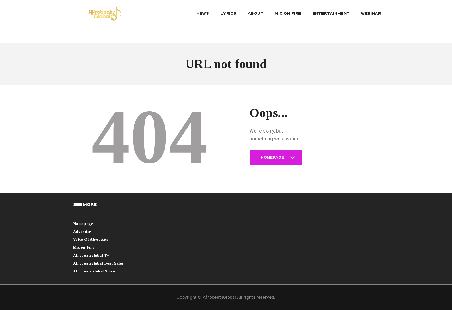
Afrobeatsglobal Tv (91, 255)
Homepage (272, 160)
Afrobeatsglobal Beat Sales (98, 263)
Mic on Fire (83, 247)
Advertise (82, 231)
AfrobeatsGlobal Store (94, 271)
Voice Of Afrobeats (90, 239)
